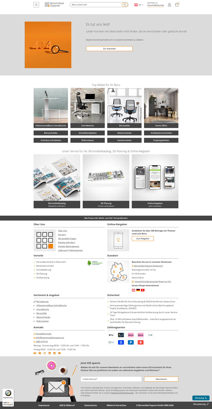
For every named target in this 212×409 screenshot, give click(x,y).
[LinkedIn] (49, 353)
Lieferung (62, 250)
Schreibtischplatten (88, 133)
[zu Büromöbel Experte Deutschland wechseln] (138, 290)
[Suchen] (125, 5)
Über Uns (62, 230)
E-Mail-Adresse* (90, 379)
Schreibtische (42, 309)
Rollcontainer (87, 140)
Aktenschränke (124, 133)
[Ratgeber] (35, 353)
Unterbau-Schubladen (51, 140)
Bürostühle (41, 313)
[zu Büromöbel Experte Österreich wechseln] (133, 290)
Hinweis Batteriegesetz (68, 246)
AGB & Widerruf (67, 405)
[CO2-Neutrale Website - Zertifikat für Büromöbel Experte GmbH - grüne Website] (95, 263)
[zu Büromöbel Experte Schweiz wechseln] (142, 290)
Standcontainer (124, 140)
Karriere (62, 234)
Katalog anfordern (66, 242)
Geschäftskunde (155, 5)
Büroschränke (50, 133)
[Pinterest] (54, 353)
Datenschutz (90, 405)
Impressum (44, 405)
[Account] (169, 4)
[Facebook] (40, 353)
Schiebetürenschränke (161, 133)
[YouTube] (59, 353)
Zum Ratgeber (142, 238)
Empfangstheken (161, 140)
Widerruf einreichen (116, 405)
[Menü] (36, 4)
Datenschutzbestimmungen (122, 393)
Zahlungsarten (76, 250)
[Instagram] (44, 353)
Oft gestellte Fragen (67, 238)
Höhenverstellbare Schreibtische (51, 305)
